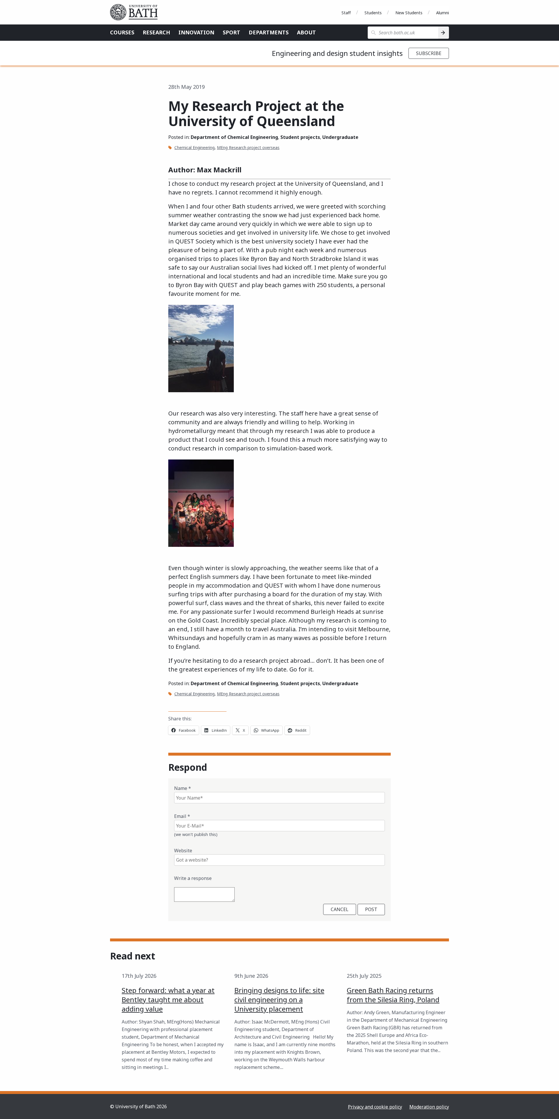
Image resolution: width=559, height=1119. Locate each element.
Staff (346, 12)
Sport (231, 32)
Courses (122, 32)
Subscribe (428, 53)
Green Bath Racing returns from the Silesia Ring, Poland (393, 994)
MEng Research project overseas (248, 147)
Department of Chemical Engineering (234, 137)
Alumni (442, 12)
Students (373, 12)
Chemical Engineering (194, 147)
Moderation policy (429, 1107)
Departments (269, 32)
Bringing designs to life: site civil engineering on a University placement (279, 999)
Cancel (340, 909)
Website (183, 850)
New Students (408, 12)
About (306, 32)
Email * (182, 816)
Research (156, 32)
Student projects (300, 137)
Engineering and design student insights (337, 53)
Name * (182, 788)
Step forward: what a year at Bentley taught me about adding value (168, 999)
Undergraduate (340, 137)
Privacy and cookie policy (375, 1107)
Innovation (196, 32)
